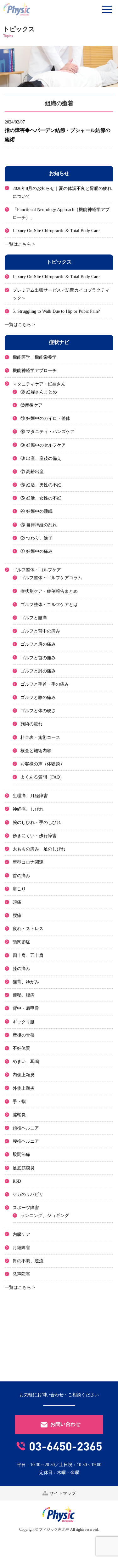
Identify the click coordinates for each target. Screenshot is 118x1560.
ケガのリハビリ (28, 1194)
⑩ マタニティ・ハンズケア (47, 431)
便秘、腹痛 (24, 995)
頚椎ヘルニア (26, 1128)
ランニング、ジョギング (44, 1215)
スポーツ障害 (26, 1207)
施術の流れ (31, 724)
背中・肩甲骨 (26, 1008)
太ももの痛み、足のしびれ (39, 849)
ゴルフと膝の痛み (38, 697)
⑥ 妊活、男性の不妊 (40, 485)
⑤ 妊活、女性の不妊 (40, 498)
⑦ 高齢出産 (32, 471)
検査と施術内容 (35, 750)
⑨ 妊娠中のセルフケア (43, 445)
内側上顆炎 (24, 1074)
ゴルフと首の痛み (38, 657)
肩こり (19, 889)
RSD (17, 1181)
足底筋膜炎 (24, 1168)
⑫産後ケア (31, 405)
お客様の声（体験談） (42, 764)
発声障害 (21, 1274)
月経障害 (21, 1247)
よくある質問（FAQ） (42, 777)
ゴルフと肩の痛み (38, 644)
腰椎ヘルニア (26, 1141)
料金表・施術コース (40, 737)
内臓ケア (21, 1234)
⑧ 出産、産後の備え (40, 458)
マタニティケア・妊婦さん (39, 384)
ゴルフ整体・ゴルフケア (37, 570)
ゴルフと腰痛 (33, 617)
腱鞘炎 (19, 1114)
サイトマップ (62, 1493)
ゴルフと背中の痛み (40, 631)
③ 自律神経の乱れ (38, 525)
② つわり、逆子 (36, 538)
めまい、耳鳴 (26, 1061)
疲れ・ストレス (28, 928)
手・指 (19, 1101)
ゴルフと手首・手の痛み (44, 684)
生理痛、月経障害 (30, 795)
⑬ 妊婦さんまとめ (38, 392)
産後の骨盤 (24, 1035)
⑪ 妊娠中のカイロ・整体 (45, 418)
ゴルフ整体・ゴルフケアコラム (51, 577)
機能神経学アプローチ (35, 370)
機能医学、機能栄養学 (35, 357)
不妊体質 (21, 1048)
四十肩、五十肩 (28, 955)
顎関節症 (21, 942)
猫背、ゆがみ (26, 982)
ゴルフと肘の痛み (38, 671)
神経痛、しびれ (28, 809)
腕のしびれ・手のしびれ (37, 822)
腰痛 (17, 915)
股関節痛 (21, 1154)
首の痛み (21, 875)
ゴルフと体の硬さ (38, 710)
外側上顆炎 (24, 1088)
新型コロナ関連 (28, 862)
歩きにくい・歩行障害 (35, 835)
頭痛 (17, 902)
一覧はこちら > (20, 244)
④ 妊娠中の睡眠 (36, 511)
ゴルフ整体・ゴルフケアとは (49, 604)
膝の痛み (21, 968)
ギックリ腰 (24, 1022)
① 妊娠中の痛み (36, 551)
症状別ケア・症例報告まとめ (49, 591)
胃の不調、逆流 (28, 1261)
